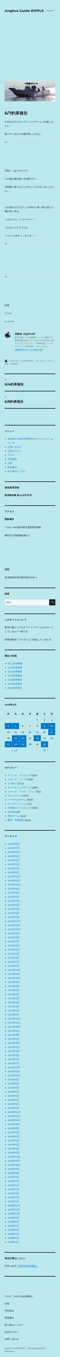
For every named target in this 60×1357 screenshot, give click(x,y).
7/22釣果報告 (15, 683)
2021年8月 (13, 1083)
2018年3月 (13, 1242)
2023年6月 (14, 994)
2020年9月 (14, 1124)
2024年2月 (14, 961)
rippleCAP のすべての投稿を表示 (29, 349)
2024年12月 (14, 921)
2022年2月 (14, 1059)
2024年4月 (14, 953)
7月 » (45, 750)
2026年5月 (14, 856)
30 (44, 744)
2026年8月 (14, 843)
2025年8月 (14, 892)
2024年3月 (13, 957)
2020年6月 (14, 1136)
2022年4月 (14, 1051)
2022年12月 (14, 1018)
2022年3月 (13, 1055)
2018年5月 (13, 1233)
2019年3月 (13, 1193)
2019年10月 (14, 1164)
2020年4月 (14, 1144)
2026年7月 (14, 847)
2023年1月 (13, 1014)
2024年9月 (14, 933)
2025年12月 (14, 876)
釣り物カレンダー (17, 471)
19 (15, 738)
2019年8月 (13, 1172)
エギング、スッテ (17, 779)
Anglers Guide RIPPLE (24, 11)
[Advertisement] (30, 49)
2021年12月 (14, 1067)
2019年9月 (13, 1168)
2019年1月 (13, 1201)
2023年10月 (14, 977)
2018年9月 (13, 1217)
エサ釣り (12, 783)
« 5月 (15, 750)
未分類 (11, 811)
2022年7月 (13, 1038)
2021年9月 (13, 1079)
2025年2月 (14, 917)
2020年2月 (14, 1152)
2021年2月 (13, 1107)
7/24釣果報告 (15, 675)
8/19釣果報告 (15, 687)
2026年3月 (14, 864)
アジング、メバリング (19, 775)
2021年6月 (13, 1091)
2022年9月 (14, 1030)
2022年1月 (13, 1063)
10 (51, 725)
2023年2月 (13, 1010)
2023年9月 (14, 982)
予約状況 (12, 459)
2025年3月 (13, 912)
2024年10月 (14, 929)
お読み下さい (15, 450)
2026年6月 (14, 852)
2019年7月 (13, 1177)
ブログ (11, 454)
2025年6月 (14, 900)
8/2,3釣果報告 (15, 663)
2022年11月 (14, 1022)
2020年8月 (14, 1128)
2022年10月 (14, 1026)
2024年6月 (14, 945)
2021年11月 (14, 1071)
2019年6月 (13, 1181)
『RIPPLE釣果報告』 (27, 1265)
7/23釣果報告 (15, 679)
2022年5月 (14, 1047)
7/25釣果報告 (15, 671)
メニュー (50, 10)
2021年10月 (14, 1075)
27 (22, 744)
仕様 (10, 463)
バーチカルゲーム (17, 799)
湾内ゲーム (13, 815)
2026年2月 (14, 868)
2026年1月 (13, 872)
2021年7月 (13, 1087)
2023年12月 (14, 969)
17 (51, 732)
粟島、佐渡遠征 (11, 364)
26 (15, 744)
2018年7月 (13, 1225)
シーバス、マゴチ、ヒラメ (22, 791)
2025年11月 (14, 880)
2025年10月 (14, 884)
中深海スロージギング (19, 807)
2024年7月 (13, 941)
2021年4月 (13, 1099)
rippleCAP (13, 361)
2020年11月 (14, 1116)
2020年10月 (14, 1120)
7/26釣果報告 (15, 667)
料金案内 (12, 467)
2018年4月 (13, 1237)
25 (8, 744)
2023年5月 (13, 998)
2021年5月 (13, 1095)
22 (37, 738)
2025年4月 (14, 908)
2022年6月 (14, 1042)
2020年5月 (14, 1140)
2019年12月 (14, 1156)
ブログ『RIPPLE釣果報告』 (19, 1296)
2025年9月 (14, 888)
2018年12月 (14, 1205)
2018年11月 (14, 1209)
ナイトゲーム (15, 795)
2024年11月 (14, 925)
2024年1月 (13, 965)
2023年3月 (13, 1006)
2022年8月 (14, 1034)
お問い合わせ (15, 446)
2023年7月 (13, 990)
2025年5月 (14, 904)
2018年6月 (13, 1229)
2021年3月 (13, 1103)
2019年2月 (13, 1197)
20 (22, 738)
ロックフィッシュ (17, 803)
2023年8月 (13, 986)
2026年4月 (14, 860)
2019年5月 (13, 1185)
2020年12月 (14, 1112)
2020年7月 (13, 1132)
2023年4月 (13, 1002)
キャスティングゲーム (45, 361)
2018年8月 (13, 1221)
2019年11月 (14, 1160)
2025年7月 (13, 896)
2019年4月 (13, 1189)
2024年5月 (14, 949)
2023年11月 (14, 973)
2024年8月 (14, 937)
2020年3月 (13, 1148)
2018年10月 (14, 1213)
